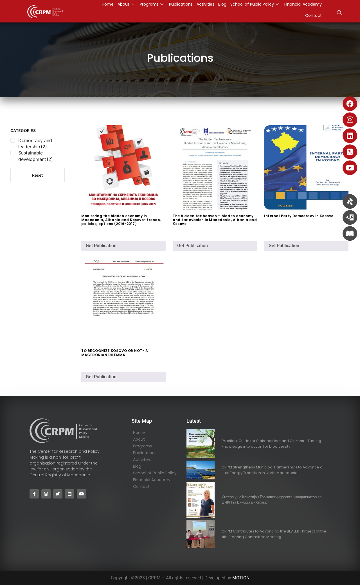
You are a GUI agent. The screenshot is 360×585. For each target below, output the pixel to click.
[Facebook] (350, 103)
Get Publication (101, 245)
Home (139, 432)
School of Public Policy (155, 473)
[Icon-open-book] (350, 233)
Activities (142, 459)
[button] (339, 13)
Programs (142, 446)
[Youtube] (350, 167)
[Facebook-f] (34, 493)
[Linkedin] (350, 135)
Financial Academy (151, 479)
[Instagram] (350, 119)
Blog (137, 466)
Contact (313, 15)
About (139, 439)
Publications (145, 453)
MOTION (240, 578)
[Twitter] (57, 493)
